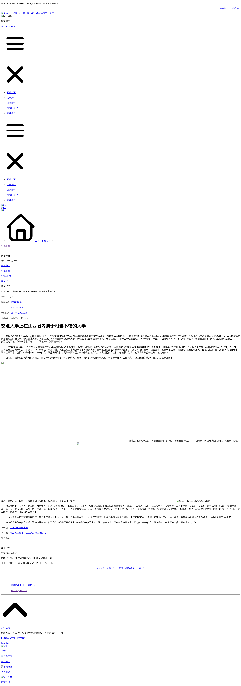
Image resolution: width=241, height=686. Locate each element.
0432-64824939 (8, 26)
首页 (3, 651)
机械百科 (46, 240)
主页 (37, 240)
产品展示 (5, 661)
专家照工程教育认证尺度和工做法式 (28, 533)
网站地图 (5, 643)
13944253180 (16, 302)
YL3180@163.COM (19, 591)
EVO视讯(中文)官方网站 (13, 638)
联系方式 (236, 8)
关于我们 (5, 265)
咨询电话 (5, 672)
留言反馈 (5, 682)
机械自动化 (6, 276)
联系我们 (5, 281)
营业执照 (5, 628)
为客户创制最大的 (19, 527)
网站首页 (224, 8)
